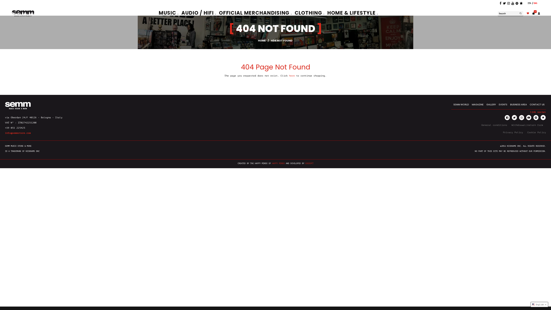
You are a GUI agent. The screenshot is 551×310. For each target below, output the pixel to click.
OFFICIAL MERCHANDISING (255, 12)
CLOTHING (309, 12)
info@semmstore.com (18, 133)
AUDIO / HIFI (198, 12)
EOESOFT (309, 163)
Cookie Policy (536, 132)
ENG (535, 3)
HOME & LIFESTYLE (352, 12)
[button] (539, 304)
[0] (533, 13)
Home (262, 40)
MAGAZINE (478, 104)
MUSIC (168, 12)
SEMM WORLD (461, 104)
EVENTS (503, 104)
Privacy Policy (513, 132)
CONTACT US (537, 104)
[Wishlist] (528, 13)
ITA (529, 3)
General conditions (495, 125)
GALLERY (491, 104)
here (292, 75)
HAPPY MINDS (278, 163)
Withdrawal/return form (528, 125)
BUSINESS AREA (518, 104)
